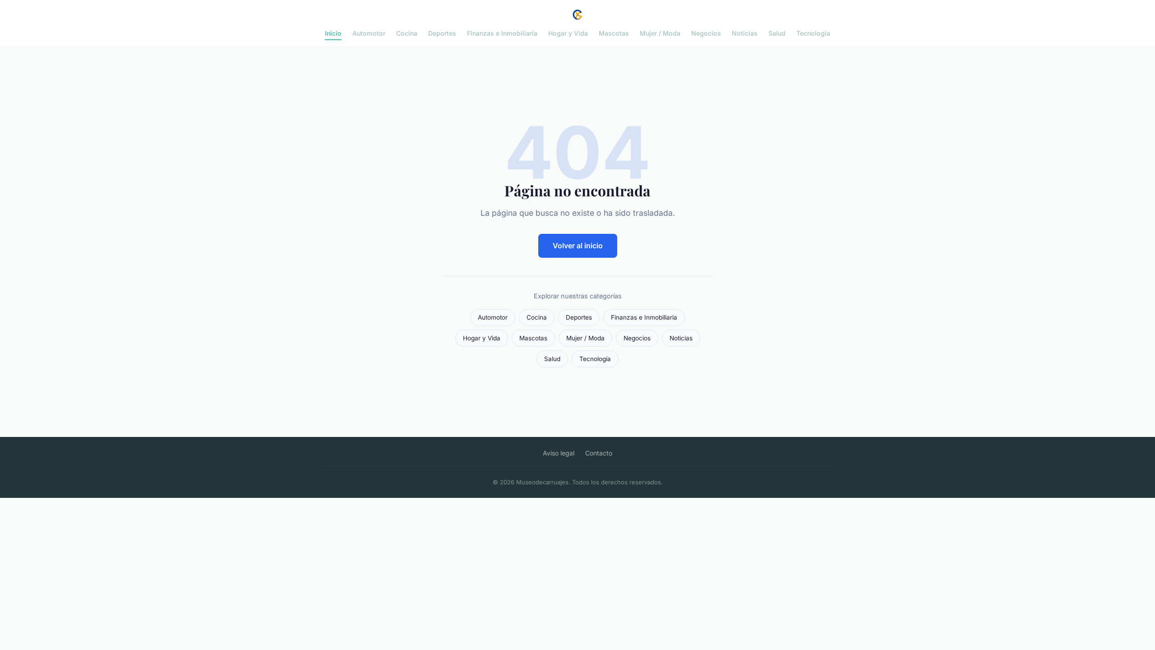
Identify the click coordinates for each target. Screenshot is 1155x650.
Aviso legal (558, 453)
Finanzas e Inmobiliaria (502, 33)
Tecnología (813, 33)
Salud (776, 33)
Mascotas (614, 33)
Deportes (442, 33)
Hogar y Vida (568, 33)
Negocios (706, 33)
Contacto (598, 453)
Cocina (406, 33)
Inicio (333, 33)
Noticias (745, 33)
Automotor (368, 33)
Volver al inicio (578, 245)
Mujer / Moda (660, 33)
